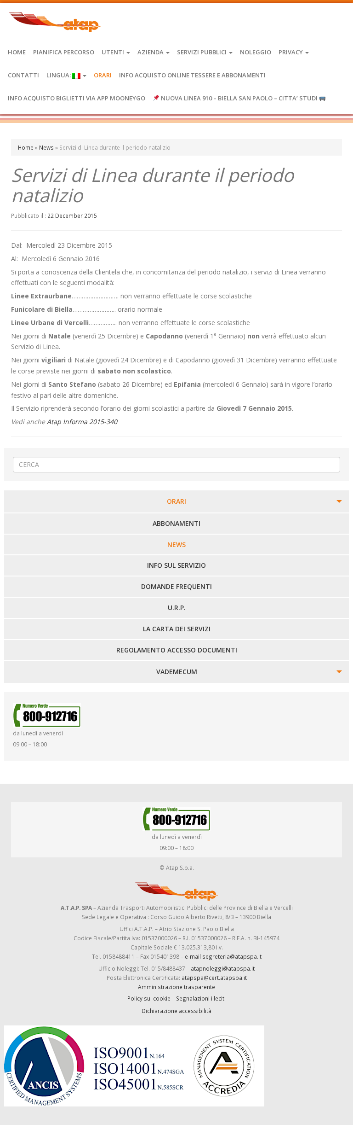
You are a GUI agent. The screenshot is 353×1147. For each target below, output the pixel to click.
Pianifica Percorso (63, 52)
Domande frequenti (176, 586)
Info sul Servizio (176, 565)
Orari (103, 75)
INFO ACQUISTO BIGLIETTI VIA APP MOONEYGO (76, 98)
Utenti (113, 52)
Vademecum (176, 671)
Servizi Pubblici (202, 52)
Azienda (151, 52)
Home (17, 52)
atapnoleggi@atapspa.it (223, 968)
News (46, 147)
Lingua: (59, 75)
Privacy (291, 52)
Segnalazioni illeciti (201, 998)
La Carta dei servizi (177, 628)
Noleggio (255, 52)
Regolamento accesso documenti (176, 650)
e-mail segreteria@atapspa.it (223, 956)
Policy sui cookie (149, 998)
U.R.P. (177, 607)
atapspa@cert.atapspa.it (214, 977)
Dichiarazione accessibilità (176, 1010)
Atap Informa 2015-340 (82, 421)
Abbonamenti (176, 523)
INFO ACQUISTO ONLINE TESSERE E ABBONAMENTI (192, 75)
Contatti (23, 75)
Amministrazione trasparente (176, 986)
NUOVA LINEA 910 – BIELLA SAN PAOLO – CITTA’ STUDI (239, 98)
